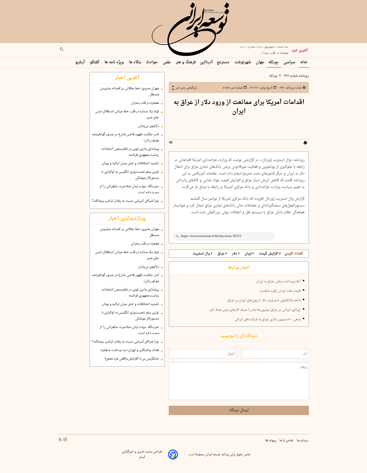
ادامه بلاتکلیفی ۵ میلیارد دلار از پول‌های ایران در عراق (264, 301)
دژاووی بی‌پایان (148, 126)
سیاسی (289, 62)
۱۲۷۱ (290, 87)
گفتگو (95, 62)
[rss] (60, 440)
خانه (303, 62)
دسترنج (223, 62)
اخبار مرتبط (239, 268)
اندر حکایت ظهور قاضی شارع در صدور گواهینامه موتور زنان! (125, 138)
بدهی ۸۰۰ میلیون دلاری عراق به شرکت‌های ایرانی (267, 319)
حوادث (152, 62)
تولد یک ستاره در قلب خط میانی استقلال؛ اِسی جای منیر (127, 114)
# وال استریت (202, 254)
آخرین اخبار (127, 77)
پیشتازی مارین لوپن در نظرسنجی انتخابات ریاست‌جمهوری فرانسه (130, 152)
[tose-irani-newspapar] (191, 29)
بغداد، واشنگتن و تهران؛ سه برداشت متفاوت (129, 350)
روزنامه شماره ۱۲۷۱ (296, 76)
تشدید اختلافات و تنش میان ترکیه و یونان (130, 163)
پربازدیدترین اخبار (127, 218)
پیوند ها (271, 441)
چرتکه (273, 62)
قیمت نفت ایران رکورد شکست (280, 291)
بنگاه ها (135, 62)
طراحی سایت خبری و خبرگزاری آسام (142, 454)
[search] (66, 50)
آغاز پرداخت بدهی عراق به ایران (278, 281)
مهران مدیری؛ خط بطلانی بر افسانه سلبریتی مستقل (129, 92)
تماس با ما (286, 441)
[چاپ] (305, 144)
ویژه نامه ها (114, 62)
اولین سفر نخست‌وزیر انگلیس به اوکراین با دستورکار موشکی (130, 175)
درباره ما (303, 441)
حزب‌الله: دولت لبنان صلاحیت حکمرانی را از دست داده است (129, 190)
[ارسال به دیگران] (171, 143)
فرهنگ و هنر (186, 62)
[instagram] (64, 440)
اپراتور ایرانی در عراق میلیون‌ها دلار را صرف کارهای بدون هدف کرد (255, 310)
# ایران (249, 254)
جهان (260, 62)
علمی (167, 62)
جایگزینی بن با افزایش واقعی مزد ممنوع (132, 359)
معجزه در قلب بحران (274, 52)
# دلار (236, 254)
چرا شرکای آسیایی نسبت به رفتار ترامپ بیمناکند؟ (125, 201)
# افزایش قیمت (270, 254)
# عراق (222, 254)
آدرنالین (206, 62)
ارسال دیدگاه (239, 410)
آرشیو (80, 62)
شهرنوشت (243, 62)
